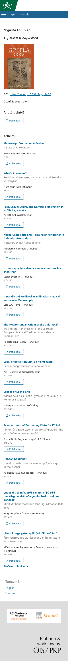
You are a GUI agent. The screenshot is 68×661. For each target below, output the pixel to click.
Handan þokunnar (31, 463)
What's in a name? (32, 177)
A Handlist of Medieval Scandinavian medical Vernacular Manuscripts (32, 298)
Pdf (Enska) (15, 120)
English (10, 587)
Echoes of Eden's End (32, 395)
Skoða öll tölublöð (14, 566)
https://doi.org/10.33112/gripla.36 (30, 94)
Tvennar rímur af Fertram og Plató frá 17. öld (33, 429)
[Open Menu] (3, 14)
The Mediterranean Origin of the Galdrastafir (32, 330)
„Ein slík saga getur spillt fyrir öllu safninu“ (32, 537)
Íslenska (10, 593)
